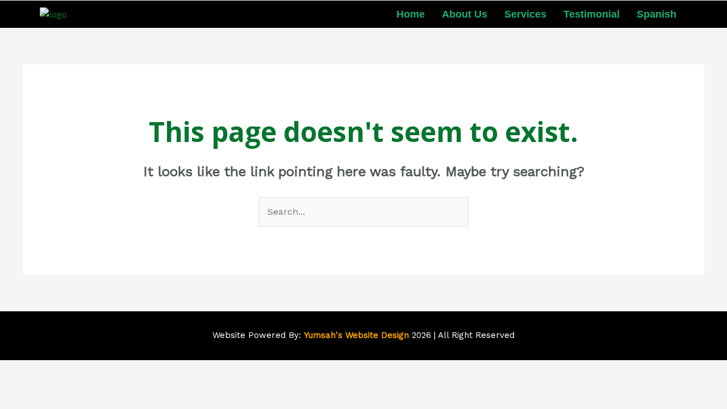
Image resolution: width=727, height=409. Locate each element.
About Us (464, 14)
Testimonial (591, 14)
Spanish (656, 14)
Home (410, 14)
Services (525, 14)
